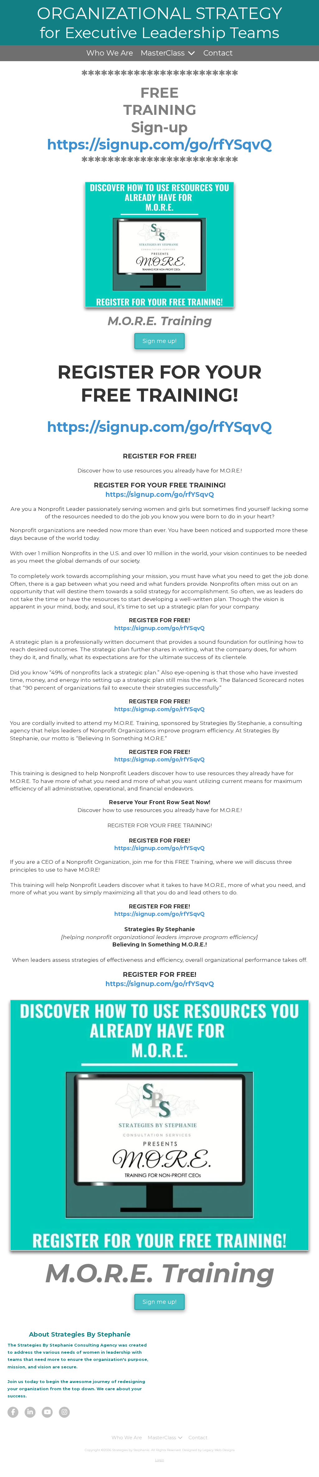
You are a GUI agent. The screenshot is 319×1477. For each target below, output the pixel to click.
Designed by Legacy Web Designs (208, 1450)
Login (159, 1460)
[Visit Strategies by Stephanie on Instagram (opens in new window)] (64, 1412)
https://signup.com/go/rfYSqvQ (159, 144)
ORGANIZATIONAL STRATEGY (159, 13)
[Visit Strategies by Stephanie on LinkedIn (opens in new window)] (30, 1412)
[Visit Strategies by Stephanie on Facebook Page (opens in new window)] (12, 1412)
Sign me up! (159, 341)
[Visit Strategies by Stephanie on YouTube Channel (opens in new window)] (47, 1412)
